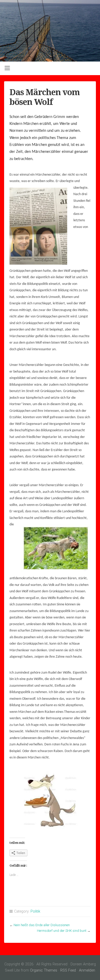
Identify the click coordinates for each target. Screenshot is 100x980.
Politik (35, 911)
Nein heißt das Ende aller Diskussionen (42, 925)
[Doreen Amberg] (50, 30)
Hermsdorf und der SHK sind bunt (61, 931)
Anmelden (87, 970)
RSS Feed (68, 970)
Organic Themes (43, 970)
